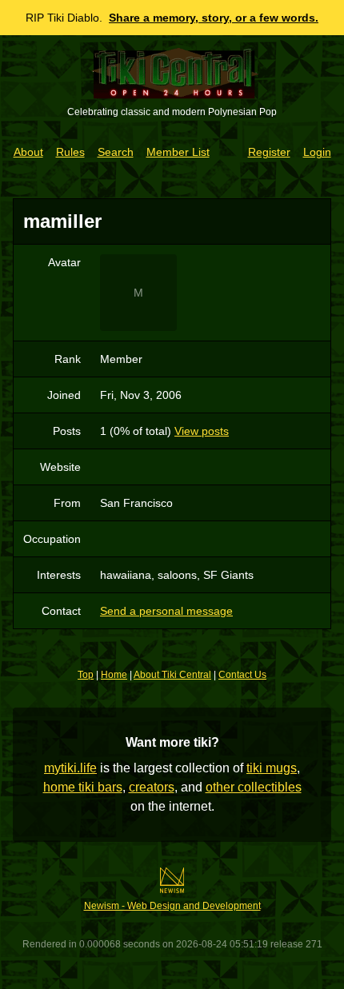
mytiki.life (70, 768)
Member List (178, 152)
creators (151, 787)
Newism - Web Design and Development (172, 905)
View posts (201, 431)
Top (86, 674)
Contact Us (242, 674)
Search (116, 152)
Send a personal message (166, 610)
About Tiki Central (172, 674)
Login (317, 152)
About (28, 152)
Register (269, 152)
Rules (70, 152)
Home (114, 674)
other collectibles (254, 787)
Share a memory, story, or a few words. (213, 17)
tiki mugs (271, 768)
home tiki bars (82, 787)
